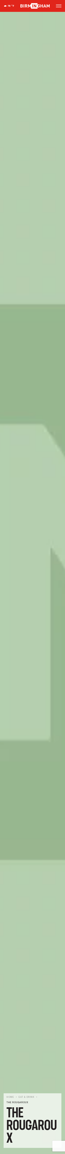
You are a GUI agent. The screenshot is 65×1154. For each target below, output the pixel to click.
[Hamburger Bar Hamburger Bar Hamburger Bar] (58, 5)
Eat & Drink (26, 1097)
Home (10, 1097)
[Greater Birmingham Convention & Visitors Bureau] (35, 6)
